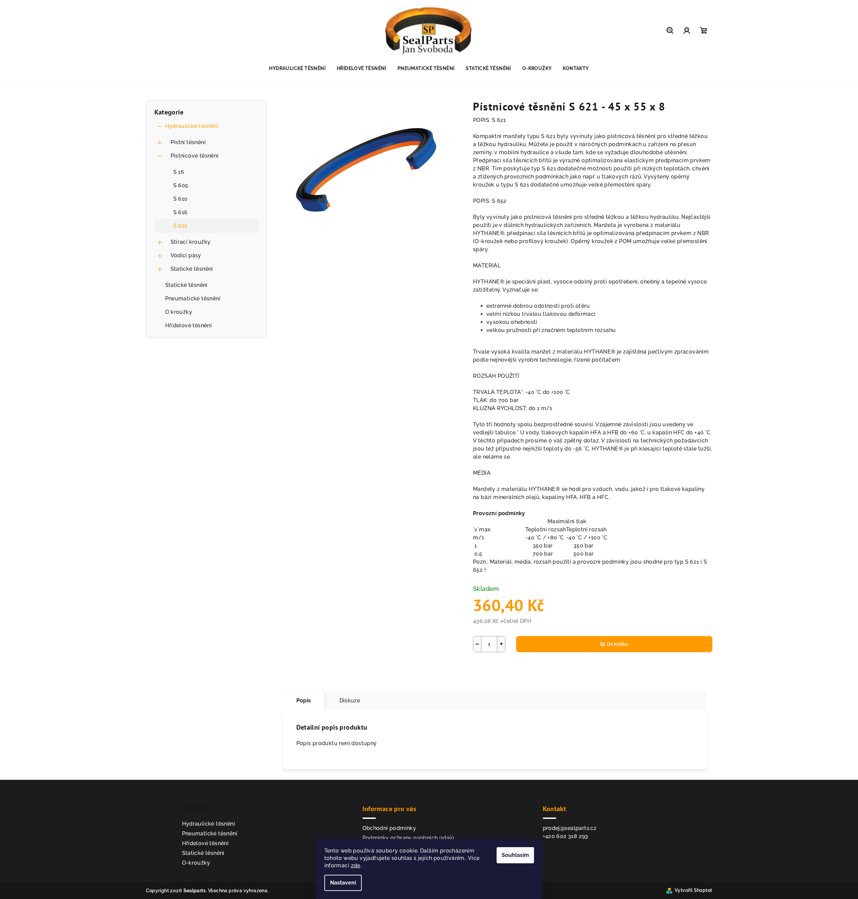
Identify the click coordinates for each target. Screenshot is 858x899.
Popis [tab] (303, 700)
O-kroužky (196, 863)
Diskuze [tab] (349, 700)
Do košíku (617, 644)
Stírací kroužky (191, 242)
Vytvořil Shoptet (693, 890)
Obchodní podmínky (389, 828)
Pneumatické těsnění (193, 298)
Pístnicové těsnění (195, 156)
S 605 (180, 185)
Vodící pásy (186, 255)
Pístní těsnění (188, 142)
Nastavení (343, 882)
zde (355, 865)
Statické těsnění (192, 269)
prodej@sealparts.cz (570, 828)
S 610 (180, 199)
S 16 (178, 172)
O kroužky (179, 312)
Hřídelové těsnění (188, 325)
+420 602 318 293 (565, 836)
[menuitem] (297, 68)
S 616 (180, 212)
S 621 (180, 226)
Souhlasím (515, 855)
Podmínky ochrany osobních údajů (408, 838)
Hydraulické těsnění (191, 126)
